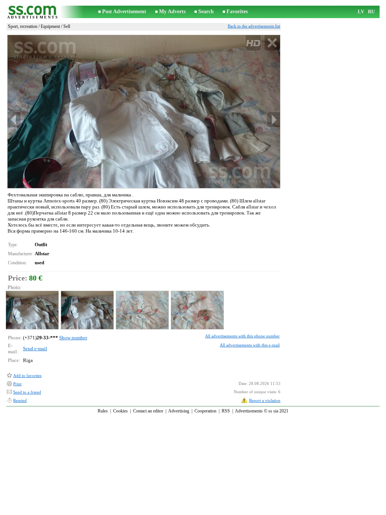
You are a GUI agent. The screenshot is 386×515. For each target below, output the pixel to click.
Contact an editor (148, 411)
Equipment (50, 26)
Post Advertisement (124, 11)
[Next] (273, 120)
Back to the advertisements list (254, 26)
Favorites (237, 11)
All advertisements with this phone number (242, 336)
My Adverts (172, 11)
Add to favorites (27, 375)
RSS (226, 411)
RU (371, 11)
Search (206, 11)
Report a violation (264, 400)
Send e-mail (35, 348)
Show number (73, 337)
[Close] (272, 43)
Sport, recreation (22, 26)
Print (17, 384)
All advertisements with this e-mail (250, 345)
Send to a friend (27, 392)
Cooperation (205, 411)
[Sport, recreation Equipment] (32, 310)
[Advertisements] (32, 12)
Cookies (120, 411)
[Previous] (14, 120)
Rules (103, 411)
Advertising (178, 411)
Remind (20, 400)
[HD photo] (144, 111)
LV (361, 11)
